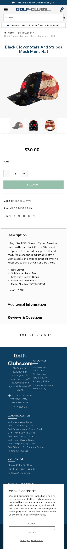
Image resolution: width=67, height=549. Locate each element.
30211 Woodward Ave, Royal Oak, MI (21, 397)
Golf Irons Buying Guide (20, 436)
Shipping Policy (40, 381)
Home (11, 32)
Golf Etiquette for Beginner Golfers (26, 447)
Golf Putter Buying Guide (21, 439)
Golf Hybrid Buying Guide (21, 432)
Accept (32, 523)
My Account (38, 370)
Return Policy (39, 377)
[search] (33, 17)
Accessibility (39, 388)
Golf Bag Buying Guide (20, 421)
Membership (39, 366)
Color (7, 161)
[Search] (64, 18)
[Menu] (6, 9)
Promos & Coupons (42, 384)
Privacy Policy (38, 514)
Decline (32, 532)
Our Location (39, 374)
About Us (22, 406)
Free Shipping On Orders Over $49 (35, 2)
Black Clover (25, 32)
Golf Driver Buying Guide (21, 425)
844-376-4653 (24, 464)
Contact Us (22, 402)
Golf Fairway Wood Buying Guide (25, 429)
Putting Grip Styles (18, 450)
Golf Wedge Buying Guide (21, 443)
